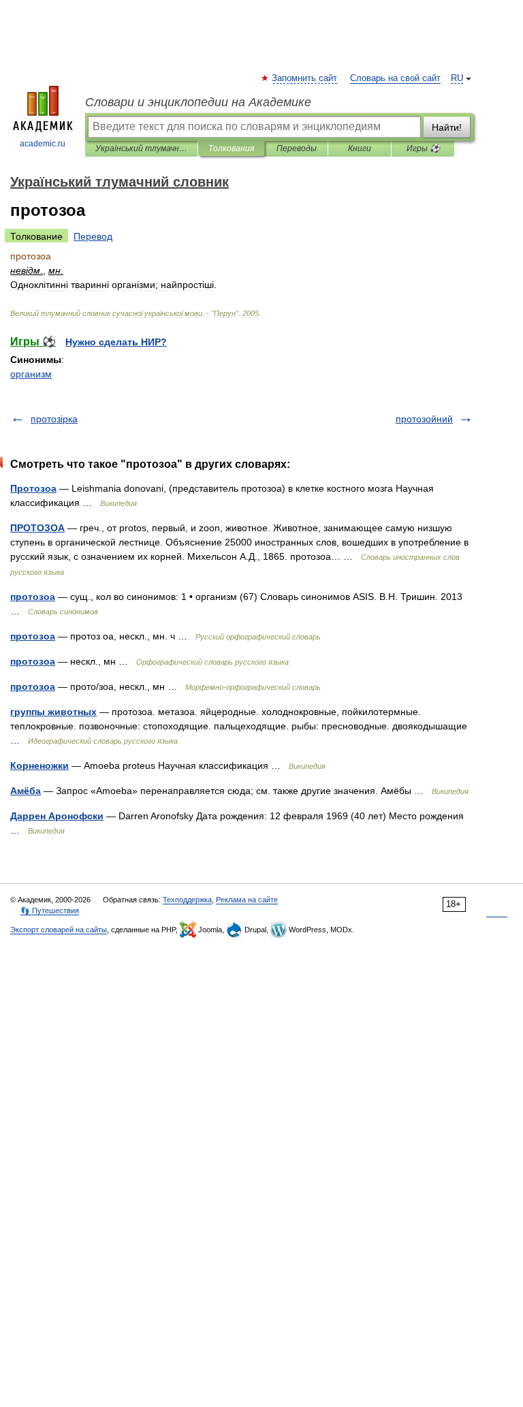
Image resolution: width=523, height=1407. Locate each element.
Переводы (296, 148)
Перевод (93, 236)
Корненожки (39, 765)
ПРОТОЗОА (37, 527)
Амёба (25, 790)
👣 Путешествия (49, 910)
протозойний (424, 418)
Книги (359, 148)
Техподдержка (187, 900)
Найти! (447, 127)
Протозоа (33, 488)
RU (457, 78)
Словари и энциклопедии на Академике (198, 102)
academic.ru (42, 143)
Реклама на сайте (247, 900)
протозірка (54, 418)
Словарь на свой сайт (395, 78)
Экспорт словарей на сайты (58, 930)
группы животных (53, 711)
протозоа (32, 596)
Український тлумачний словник (141, 148)
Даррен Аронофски (57, 815)
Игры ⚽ (423, 148)
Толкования (231, 148)
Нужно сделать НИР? (116, 341)
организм (31, 373)
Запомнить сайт (305, 78)
